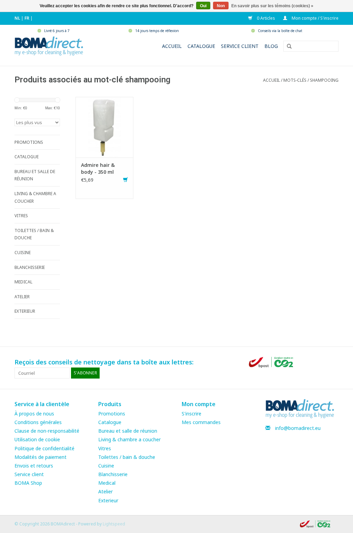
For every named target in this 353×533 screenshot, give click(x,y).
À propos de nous (34, 413)
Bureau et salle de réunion (127, 431)
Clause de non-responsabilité (46, 431)
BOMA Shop (28, 483)
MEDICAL (23, 282)
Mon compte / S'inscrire (315, 18)
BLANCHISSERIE (29, 267)
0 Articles (265, 18)
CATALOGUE (26, 157)
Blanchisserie (113, 474)
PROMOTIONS (28, 142)
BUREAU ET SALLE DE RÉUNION (34, 175)
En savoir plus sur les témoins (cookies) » (272, 5)
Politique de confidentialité (44, 448)
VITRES (21, 216)
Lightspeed (114, 524)
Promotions (111, 413)
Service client (240, 46)
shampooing (324, 80)
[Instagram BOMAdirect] (333, 362)
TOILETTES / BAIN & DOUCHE (34, 234)
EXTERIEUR (24, 311)
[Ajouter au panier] (125, 180)
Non (221, 5)
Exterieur (108, 500)
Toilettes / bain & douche (126, 457)
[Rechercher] (286, 46)
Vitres (104, 448)
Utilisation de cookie (37, 439)
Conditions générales (38, 422)
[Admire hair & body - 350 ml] (104, 126)
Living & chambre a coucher (129, 439)
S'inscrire (191, 413)
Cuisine (106, 465)
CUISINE (22, 252)
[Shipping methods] (271, 362)
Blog (271, 46)
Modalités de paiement (40, 457)
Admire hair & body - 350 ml (98, 168)
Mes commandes (201, 422)
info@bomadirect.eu (298, 428)
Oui (203, 5)
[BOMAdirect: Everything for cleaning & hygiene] (48, 45)
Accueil (172, 46)
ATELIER (22, 297)
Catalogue (201, 46)
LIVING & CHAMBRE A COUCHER (35, 197)
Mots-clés (294, 80)
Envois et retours (33, 465)
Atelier (105, 491)
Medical (106, 483)
